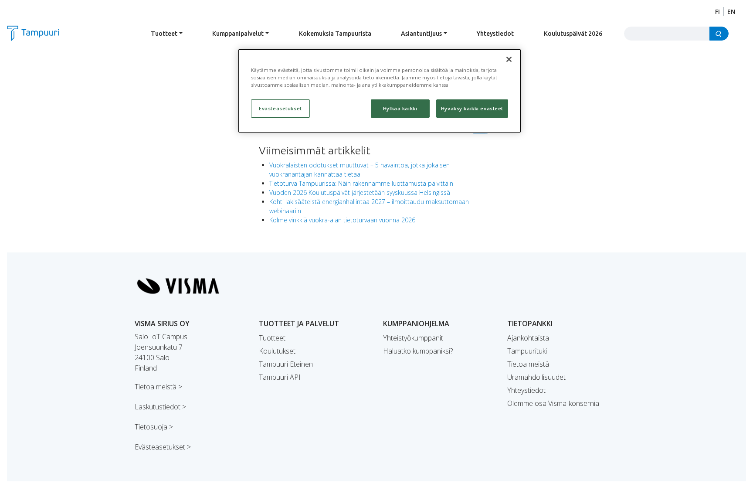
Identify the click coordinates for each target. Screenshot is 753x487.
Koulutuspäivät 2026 (573, 33)
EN (731, 11)
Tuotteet (164, 33)
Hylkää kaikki (400, 108)
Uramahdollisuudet (536, 377)
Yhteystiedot (495, 33)
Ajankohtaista (528, 338)
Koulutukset (277, 351)
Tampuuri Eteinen (286, 364)
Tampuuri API (280, 377)
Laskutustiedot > (160, 407)
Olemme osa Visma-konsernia (553, 403)
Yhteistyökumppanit (413, 338)
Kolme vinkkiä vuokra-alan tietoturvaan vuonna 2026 (342, 220)
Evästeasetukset (280, 108)
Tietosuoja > (154, 427)
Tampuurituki (527, 351)
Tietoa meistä (528, 364)
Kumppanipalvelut (238, 33)
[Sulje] (509, 59)
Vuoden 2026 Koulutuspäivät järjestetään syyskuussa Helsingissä (359, 192)
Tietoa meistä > (158, 387)
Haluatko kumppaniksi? (418, 351)
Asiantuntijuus (421, 33)
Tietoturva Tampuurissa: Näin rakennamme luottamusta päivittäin (361, 183)
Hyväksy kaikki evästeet (472, 108)
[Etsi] (719, 34)
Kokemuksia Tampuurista (335, 33)
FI (717, 11)
